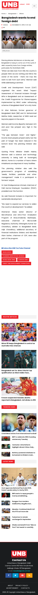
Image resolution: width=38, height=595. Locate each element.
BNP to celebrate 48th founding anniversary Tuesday (24, 438)
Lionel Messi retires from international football (19, 433)
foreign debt (23, 260)
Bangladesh (12, 14)
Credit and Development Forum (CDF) (16, 263)
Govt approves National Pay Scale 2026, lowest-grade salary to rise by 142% (17, 489)
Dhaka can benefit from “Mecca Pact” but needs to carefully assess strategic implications (24, 526)
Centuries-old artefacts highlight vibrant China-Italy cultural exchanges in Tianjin (22, 446)
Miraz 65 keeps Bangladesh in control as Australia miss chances (18, 344)
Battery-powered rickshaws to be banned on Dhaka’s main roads (23, 454)
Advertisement (12, 588)
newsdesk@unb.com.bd (19, 571)
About (10, 586)
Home (4, 14)
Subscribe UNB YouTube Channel (16, 248)
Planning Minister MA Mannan (13, 256)
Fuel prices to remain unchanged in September (21, 518)
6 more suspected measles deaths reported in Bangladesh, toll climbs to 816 (19, 399)
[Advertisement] (19, 291)
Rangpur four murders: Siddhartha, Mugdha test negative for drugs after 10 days (24, 502)
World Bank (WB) (9, 260)
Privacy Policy (22, 586)
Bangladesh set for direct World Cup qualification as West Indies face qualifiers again (17, 372)
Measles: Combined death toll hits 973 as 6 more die (23, 510)
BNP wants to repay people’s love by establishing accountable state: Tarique (22, 495)
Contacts (25, 588)
